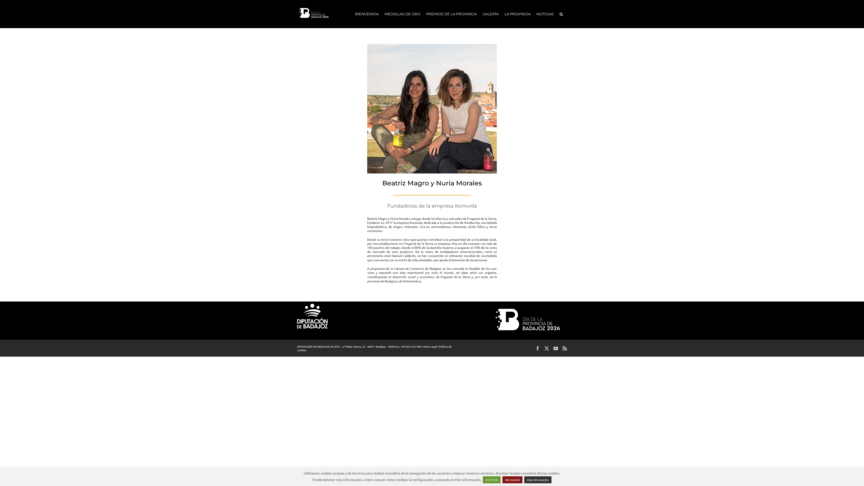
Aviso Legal (430, 346)
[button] (561, 14)
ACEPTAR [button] (492, 480)
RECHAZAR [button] (512, 480)
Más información (538, 480)
